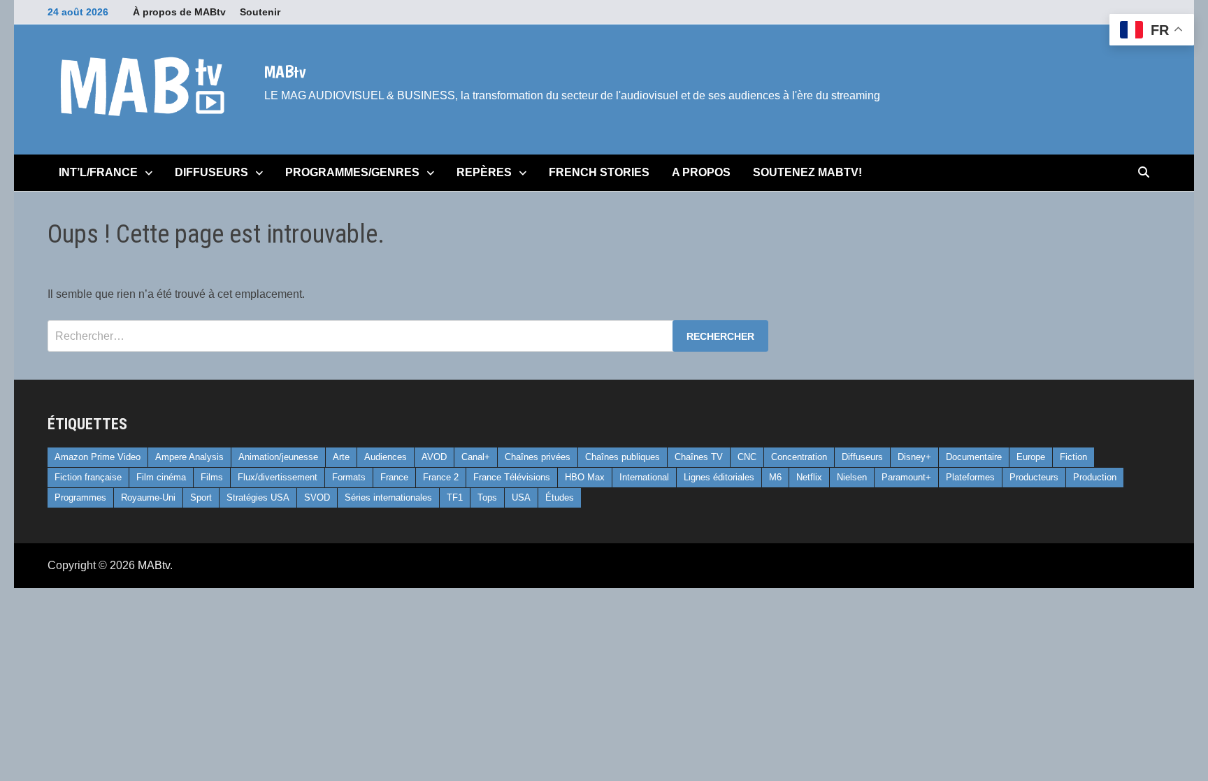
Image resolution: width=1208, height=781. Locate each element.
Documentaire (974, 457)
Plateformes (970, 477)
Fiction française (88, 477)
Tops (487, 497)
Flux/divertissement (277, 477)
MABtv (284, 71)
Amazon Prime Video (98, 457)
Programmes (80, 497)
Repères (484, 172)
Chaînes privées (537, 457)
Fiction (1073, 457)
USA (521, 497)
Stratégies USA (257, 497)
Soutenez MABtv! (807, 172)
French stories (599, 172)
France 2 (441, 477)
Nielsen (852, 477)
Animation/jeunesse (278, 457)
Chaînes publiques (622, 457)
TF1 (455, 497)
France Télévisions (511, 477)
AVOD (434, 457)
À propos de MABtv (179, 11)
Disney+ (914, 457)
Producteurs (1033, 477)
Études (559, 497)
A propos (701, 172)
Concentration (799, 457)
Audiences (385, 457)
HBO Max (585, 477)
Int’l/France (98, 172)
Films (212, 477)
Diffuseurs (211, 172)
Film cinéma (161, 477)
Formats (349, 477)
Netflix (809, 477)
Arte (341, 457)
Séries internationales (388, 497)
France (394, 477)
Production (1094, 477)
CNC (747, 457)
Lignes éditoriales (719, 477)
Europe (1030, 457)
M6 (775, 477)
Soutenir (260, 11)
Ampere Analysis (189, 457)
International (644, 477)
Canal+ (475, 457)
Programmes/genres (352, 172)
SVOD (317, 497)
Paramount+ (906, 477)
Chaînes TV (699, 457)
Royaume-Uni (148, 497)
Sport (201, 497)
